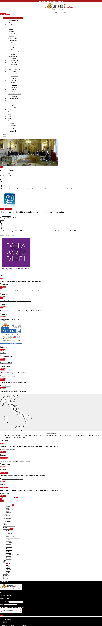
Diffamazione (13, 36)
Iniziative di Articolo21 (13, 52)
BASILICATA (14, 60)
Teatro (10, 121)
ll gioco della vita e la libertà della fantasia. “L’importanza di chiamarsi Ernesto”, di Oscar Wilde (29, 490)
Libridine (9, 116)
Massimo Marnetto (7, 356)
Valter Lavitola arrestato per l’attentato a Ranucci (15, 301)
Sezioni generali (12, 20)
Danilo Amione (6, 464)
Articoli (2, 209)
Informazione (11, 27)
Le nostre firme (7, 619)
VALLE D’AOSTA (14, 98)
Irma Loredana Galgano (8, 449)
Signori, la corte (7, 170)
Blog (1, 167)
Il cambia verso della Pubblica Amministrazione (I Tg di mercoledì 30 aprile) (32, 212)
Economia (11, 31)
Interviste (12, 123)
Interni (11, 22)
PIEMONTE (14, 83)
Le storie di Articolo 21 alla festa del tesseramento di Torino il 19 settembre (23, 291)
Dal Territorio (12, 56)
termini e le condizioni (18, 607)
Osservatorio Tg (6, 174)
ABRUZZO (14, 58)
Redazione (4, 284)
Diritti (12, 47)
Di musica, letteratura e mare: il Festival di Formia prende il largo (20, 281)
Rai (13, 105)
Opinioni (2, 350)
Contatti (5, 621)
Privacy (5, 622)
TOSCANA (14, 91)
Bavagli (13, 34)
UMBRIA (14, 96)
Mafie (12, 43)
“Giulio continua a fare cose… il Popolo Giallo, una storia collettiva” (20, 311)
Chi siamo (5, 618)
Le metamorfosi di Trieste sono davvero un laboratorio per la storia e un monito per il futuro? (29, 446)
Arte (10, 109)
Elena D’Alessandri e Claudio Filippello (12, 479)
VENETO (14, 100)
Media (13, 103)
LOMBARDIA (14, 76)
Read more (3, 287)
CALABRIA (14, 62)
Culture (11, 29)
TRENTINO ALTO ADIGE (14, 94)
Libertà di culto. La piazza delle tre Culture (13, 373)
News (1, 278)
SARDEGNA (14, 87)
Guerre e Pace (13, 45)
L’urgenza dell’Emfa (6, 363)
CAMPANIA (14, 65)
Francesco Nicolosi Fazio (8, 376)
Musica (10, 118)
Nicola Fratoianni (6, 366)
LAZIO (14, 71)
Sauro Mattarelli (6, 386)
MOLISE (14, 80)
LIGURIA (14, 74)
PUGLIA (14, 85)
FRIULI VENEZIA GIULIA (14, 69)
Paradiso (3, 353)
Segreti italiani (13, 40)
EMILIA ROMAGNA (14, 67)
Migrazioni (13, 49)
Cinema (10, 112)
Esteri (11, 24)
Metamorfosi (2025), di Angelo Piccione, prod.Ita (15, 461)
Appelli (13, 54)
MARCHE (14, 78)
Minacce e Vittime (13, 38)
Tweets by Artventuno (6, 595)
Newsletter (13, 125)
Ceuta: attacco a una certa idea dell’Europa (13, 382)
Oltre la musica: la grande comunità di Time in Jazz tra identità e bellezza (22, 475)
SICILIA (14, 89)
